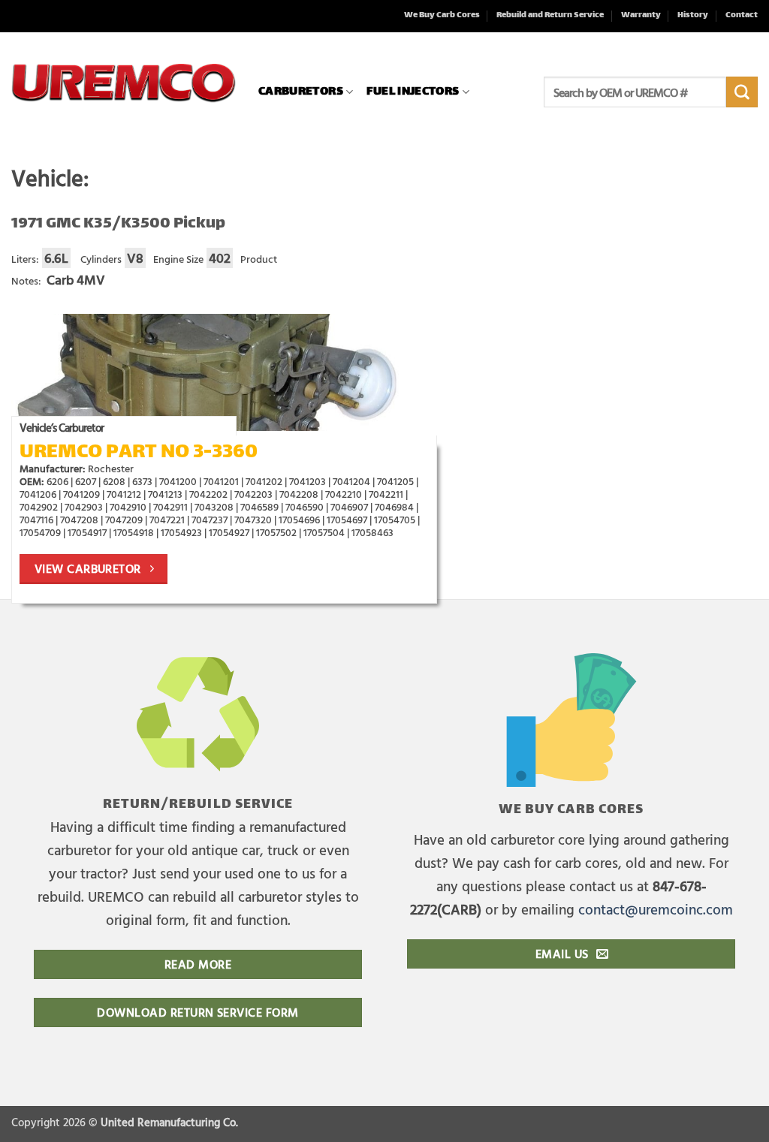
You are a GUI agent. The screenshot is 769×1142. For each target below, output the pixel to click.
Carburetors (300, 92)
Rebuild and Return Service (550, 15)
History (692, 15)
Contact (741, 15)
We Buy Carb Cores (442, 15)
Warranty (641, 15)
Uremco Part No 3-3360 (139, 453)
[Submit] (742, 92)
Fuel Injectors (412, 92)
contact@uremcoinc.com (655, 909)
